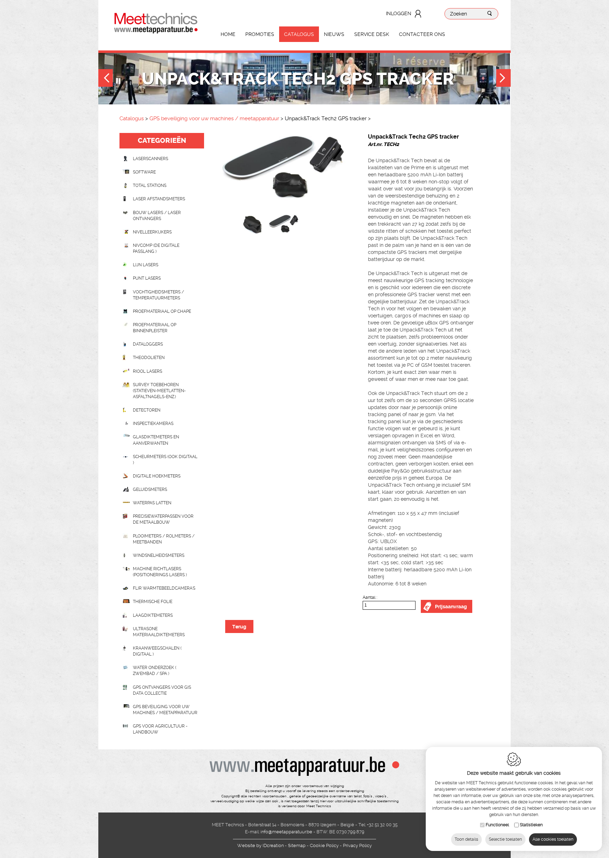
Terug (239, 626)
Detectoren (146, 410)
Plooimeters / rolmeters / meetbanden (164, 539)
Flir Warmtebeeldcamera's (164, 588)
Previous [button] (105, 79)
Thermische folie (152, 601)
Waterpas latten (152, 502)
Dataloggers (148, 344)
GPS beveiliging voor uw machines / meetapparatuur (214, 118)
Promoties (259, 34)
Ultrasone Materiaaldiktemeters (159, 631)
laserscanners (150, 158)
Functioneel (497, 824)
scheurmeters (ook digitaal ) (165, 459)
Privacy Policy (357, 845)
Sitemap (297, 845)
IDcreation (260, 845)
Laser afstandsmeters (159, 198)
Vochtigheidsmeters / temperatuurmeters (158, 295)
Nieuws (334, 34)
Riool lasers (147, 371)
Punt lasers (147, 278)
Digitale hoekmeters (156, 476)
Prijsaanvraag (451, 606)
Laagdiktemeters (153, 615)
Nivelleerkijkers (152, 232)
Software (144, 172)
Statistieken (531, 824)
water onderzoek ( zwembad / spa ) (154, 670)
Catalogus (299, 34)
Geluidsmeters (150, 489)
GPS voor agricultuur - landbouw (160, 729)
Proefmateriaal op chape (162, 311)
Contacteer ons (422, 34)
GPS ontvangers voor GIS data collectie (162, 690)
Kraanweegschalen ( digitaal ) (157, 651)
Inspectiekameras (153, 423)
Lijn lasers (145, 264)
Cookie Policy (324, 845)
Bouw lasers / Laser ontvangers (157, 215)
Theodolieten (149, 357)
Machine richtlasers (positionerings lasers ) (160, 571)
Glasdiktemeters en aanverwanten (156, 439)
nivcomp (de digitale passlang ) (156, 248)
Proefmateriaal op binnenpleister (154, 327)
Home (228, 34)
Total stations (149, 185)
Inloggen (398, 13)
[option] (283, 173)
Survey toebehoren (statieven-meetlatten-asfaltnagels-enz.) (159, 390)
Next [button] (503, 79)
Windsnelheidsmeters (158, 555)
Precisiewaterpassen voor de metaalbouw (163, 519)
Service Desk (371, 34)
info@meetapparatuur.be (286, 831)
